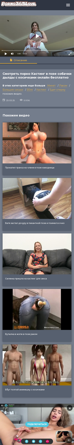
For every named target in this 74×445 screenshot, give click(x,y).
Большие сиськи (13, 89)
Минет (51, 85)
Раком (63, 85)
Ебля (30, 89)
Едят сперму (57, 89)
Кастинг (41, 89)
